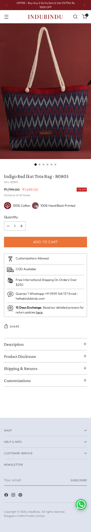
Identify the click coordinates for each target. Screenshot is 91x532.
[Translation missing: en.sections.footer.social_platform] (6, 495)
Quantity (11, 217)
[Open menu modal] (6, 16)
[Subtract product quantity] (8, 226)
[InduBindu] (45, 16)
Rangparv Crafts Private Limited (24, 516)
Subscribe (78, 480)
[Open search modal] (75, 16)
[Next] (84, 5)
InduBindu (34, 511)
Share (14, 326)
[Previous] (6, 5)
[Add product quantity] (21, 226)
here (39, 312)
